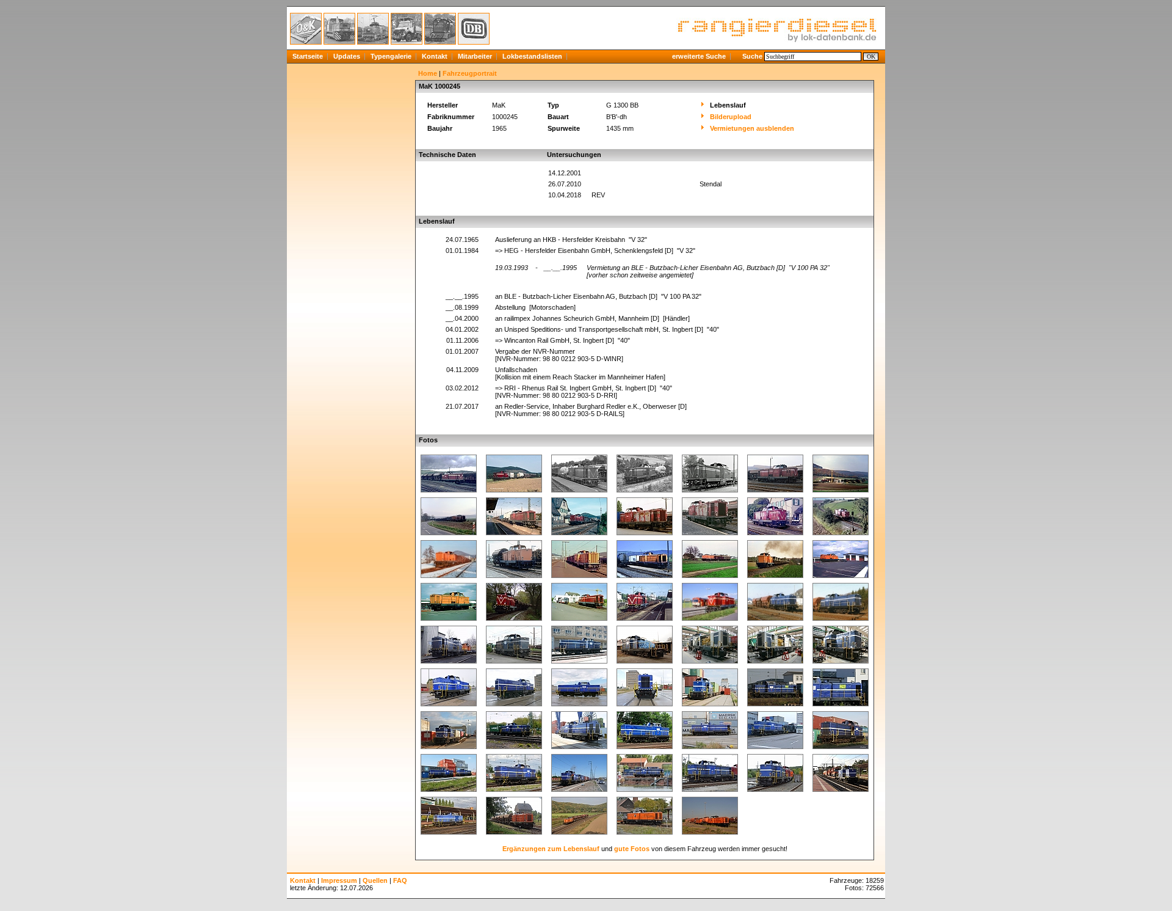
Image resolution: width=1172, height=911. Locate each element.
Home (427, 73)
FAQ (400, 880)
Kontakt (434, 56)
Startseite (307, 56)
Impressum (339, 880)
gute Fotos (631, 848)
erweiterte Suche (699, 56)
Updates (346, 56)
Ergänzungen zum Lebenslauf (550, 848)
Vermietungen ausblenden (752, 128)
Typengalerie (391, 56)
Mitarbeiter (475, 56)
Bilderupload (730, 116)
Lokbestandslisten (532, 56)
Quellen (375, 880)
